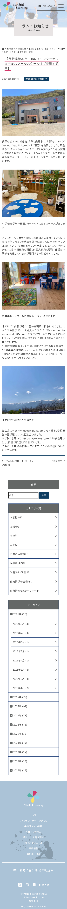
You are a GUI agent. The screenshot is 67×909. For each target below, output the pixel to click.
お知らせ (15, 526)
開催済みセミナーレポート (24, 590)
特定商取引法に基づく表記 (33, 893)
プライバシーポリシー (33, 897)
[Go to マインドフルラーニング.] (3, 48)
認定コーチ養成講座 (33, 837)
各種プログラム (33, 831)
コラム (13, 544)
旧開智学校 (57, 460)
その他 (13, 535)
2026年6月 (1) (21, 642)
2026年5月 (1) (21, 651)
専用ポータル (33, 854)
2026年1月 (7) (21, 688)
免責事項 (33, 900)
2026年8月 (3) (21, 623)
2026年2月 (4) (21, 678)
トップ (33, 815)
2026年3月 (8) (21, 669)
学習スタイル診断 (19, 572)
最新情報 (33, 848)
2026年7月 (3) (21, 633)
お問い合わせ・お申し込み (37, 870)
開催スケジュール (33, 842)
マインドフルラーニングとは (34, 820)
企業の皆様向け (19, 554)
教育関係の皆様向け (36, 78)
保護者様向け (18, 563)
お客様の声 (16, 517)
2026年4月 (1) (21, 660)
